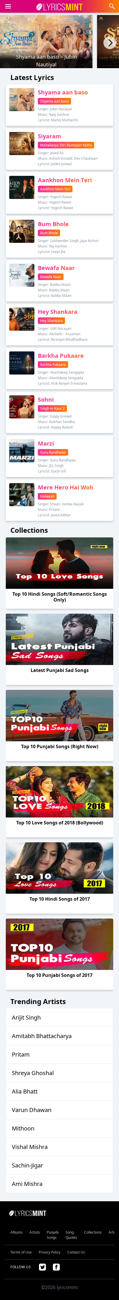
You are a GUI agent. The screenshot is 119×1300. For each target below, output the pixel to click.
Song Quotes (71, 1235)
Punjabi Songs (53, 1235)
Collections (93, 1232)
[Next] (109, 42)
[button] (8, 6)
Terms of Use (21, 1252)
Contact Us (76, 1252)
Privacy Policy (49, 1252)
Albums (16, 1232)
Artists (34, 1232)
